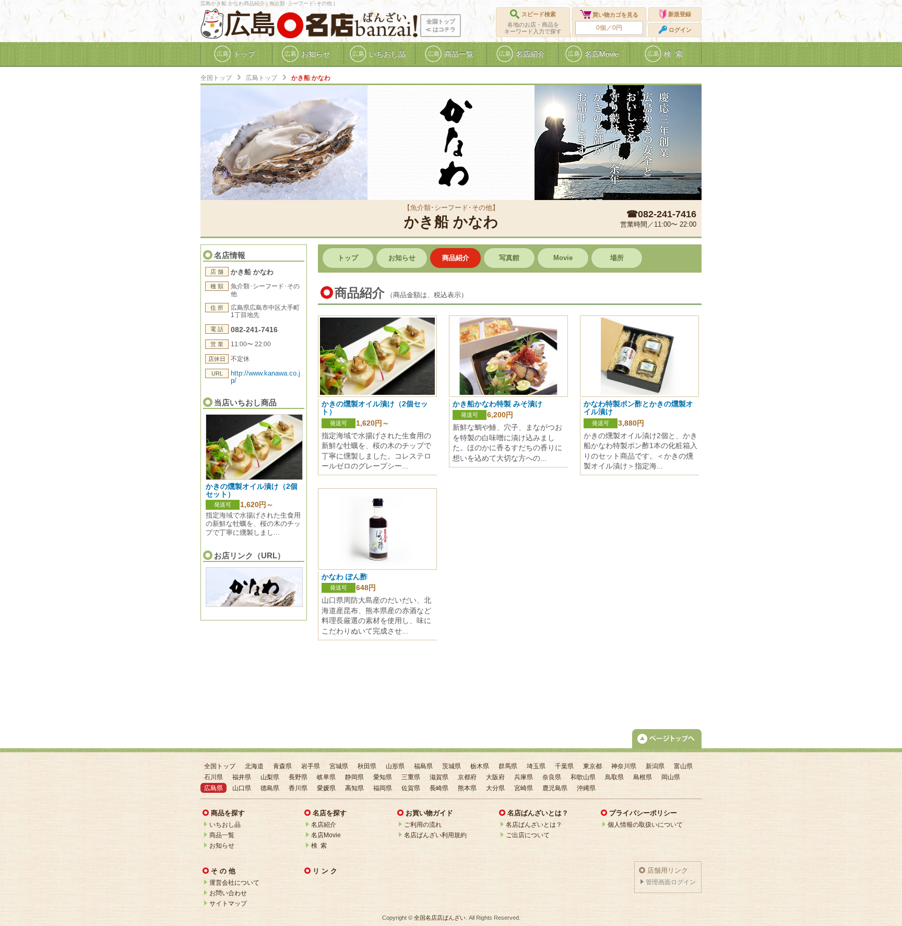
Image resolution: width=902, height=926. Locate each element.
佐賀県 (410, 788)
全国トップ (216, 77)
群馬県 (508, 766)
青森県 (282, 766)
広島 (250, 24)
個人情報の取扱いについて (645, 824)
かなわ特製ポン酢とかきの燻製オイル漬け (638, 408)
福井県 (241, 777)
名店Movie (326, 835)
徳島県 (269, 788)
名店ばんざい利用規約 (435, 835)
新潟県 (655, 766)
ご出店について (528, 835)
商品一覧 (221, 835)
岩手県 (310, 766)
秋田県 (367, 766)
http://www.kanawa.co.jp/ (265, 376)
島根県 (642, 777)
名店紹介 (323, 824)
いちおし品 (225, 824)
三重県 (410, 777)
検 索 (319, 845)
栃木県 (479, 766)
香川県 (298, 788)
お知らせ (221, 845)
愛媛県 (326, 788)
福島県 (423, 766)
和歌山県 (583, 777)
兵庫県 (523, 777)
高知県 (354, 788)
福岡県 (382, 788)
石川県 (213, 777)
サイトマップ (228, 903)
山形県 (395, 766)
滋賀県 (439, 777)
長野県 (298, 777)
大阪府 (495, 777)
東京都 (592, 766)
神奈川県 (623, 766)
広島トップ (261, 77)
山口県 (241, 788)
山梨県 (269, 777)
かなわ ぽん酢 (344, 576)
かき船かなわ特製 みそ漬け (497, 404)
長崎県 (439, 788)
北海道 (254, 766)
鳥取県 (614, 777)
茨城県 (451, 766)
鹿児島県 (554, 788)
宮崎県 (523, 788)
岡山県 (670, 777)
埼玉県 (536, 766)
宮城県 (338, 766)
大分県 (495, 788)
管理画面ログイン (671, 882)
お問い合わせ (228, 893)
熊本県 (467, 788)
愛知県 (382, 777)
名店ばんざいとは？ (534, 824)
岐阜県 (326, 777)
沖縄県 (586, 788)
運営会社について (234, 882)
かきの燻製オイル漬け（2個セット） (252, 490)
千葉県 (564, 766)
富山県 (683, 766)
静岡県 (354, 777)
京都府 (467, 777)
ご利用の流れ (423, 824)
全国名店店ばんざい (440, 918)
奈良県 (551, 777)
